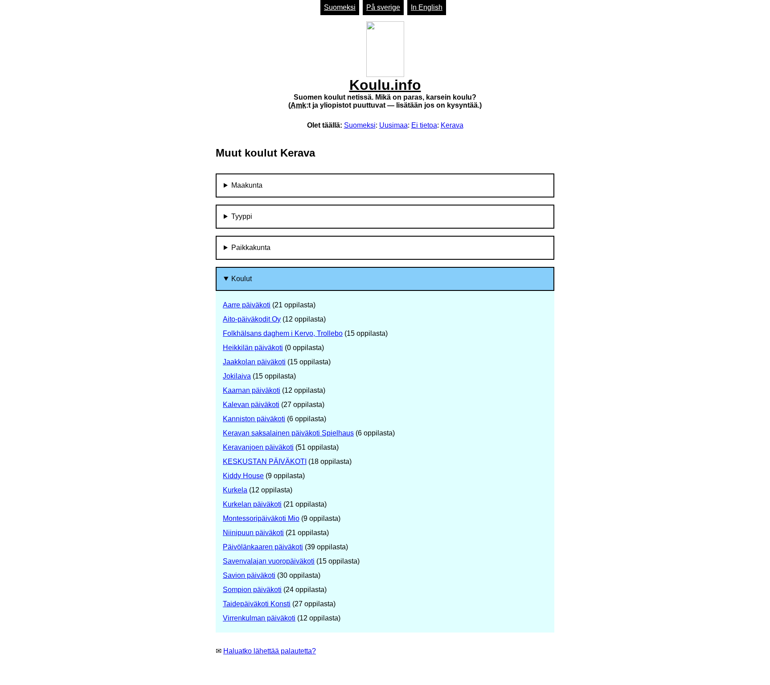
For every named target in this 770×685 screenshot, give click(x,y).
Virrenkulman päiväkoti (259, 618)
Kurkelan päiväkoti (252, 504)
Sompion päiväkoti (252, 589)
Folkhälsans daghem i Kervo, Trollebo (283, 333)
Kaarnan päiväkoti (251, 390)
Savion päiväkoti (249, 575)
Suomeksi (340, 7)
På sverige (383, 7)
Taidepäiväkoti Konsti (257, 604)
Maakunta (246, 185)
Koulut (241, 278)
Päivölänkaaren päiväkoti (263, 547)
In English (426, 7)
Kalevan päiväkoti (251, 404)
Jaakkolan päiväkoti (254, 362)
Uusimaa (393, 125)
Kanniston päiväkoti (254, 419)
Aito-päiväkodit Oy (252, 319)
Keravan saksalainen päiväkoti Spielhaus (288, 433)
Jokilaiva (237, 376)
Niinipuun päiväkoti (253, 532)
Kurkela (235, 490)
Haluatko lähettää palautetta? (269, 651)
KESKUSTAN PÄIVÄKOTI (265, 461)
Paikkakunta (250, 247)
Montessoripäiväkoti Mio (261, 518)
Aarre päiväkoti (246, 305)
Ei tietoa (424, 125)
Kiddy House (243, 476)
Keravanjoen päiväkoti (258, 447)
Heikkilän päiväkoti (253, 347)
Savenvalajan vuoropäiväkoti (269, 561)
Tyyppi (241, 216)
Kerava (452, 125)
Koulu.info (385, 93)
